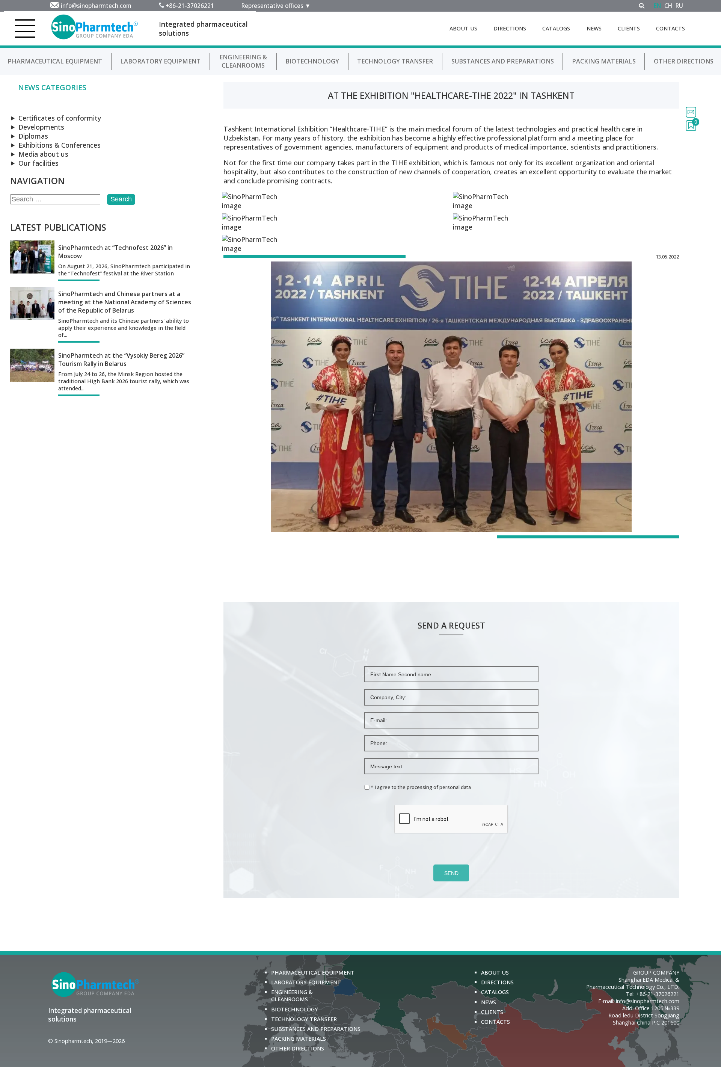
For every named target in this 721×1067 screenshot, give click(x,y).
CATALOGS (556, 28)
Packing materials (604, 61)
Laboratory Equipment (160, 61)
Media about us (43, 154)
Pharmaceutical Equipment (55, 61)
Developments (41, 126)
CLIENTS (629, 28)
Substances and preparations (502, 61)
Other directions (683, 61)
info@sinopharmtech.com (96, 5)
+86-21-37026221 (190, 5)
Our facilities (38, 163)
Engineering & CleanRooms (243, 61)
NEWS (594, 28)
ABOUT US (463, 28)
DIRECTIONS (509, 28)
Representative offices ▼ (276, 5)
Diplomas (33, 136)
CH (668, 5)
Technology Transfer (395, 61)
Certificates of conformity (59, 117)
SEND (451, 873)
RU (679, 5)
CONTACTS (670, 28)
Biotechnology (312, 61)
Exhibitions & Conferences (59, 145)
